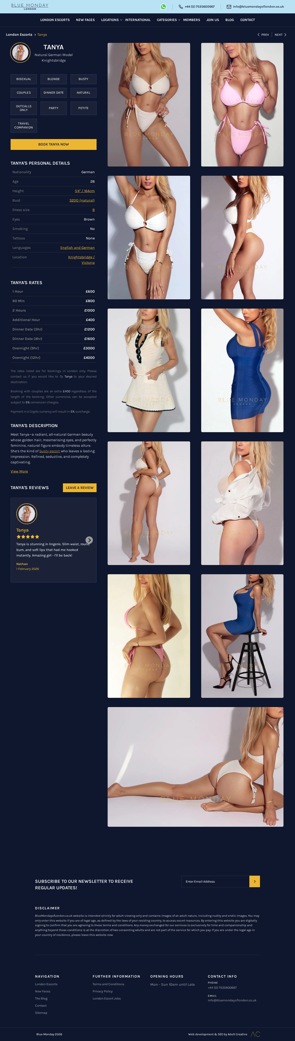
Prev (265, 35)
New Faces (42, 991)
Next (279, 35)
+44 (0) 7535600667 (222, 988)
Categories (167, 20)
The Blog (41, 998)
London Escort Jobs (107, 998)
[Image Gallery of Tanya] (149, 105)
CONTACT (247, 20)
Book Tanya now (53, 144)
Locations (110, 20)
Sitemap (41, 1013)
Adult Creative (237, 1034)
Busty (83, 79)
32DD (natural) (82, 200)
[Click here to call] (163, 7)
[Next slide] (89, 540)
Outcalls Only (24, 108)
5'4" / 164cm (85, 191)
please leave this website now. (92, 935)
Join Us (212, 20)
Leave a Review (80, 487)
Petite (83, 108)
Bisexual (23, 79)
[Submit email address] (254, 881)
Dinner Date (54, 93)
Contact (41, 1006)
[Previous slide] (18, 540)
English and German (77, 247)
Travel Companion (23, 125)
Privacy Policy (103, 991)
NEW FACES (85, 20)
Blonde (53, 79)
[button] (19, 471)
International (137, 20)
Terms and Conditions (108, 984)
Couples (24, 93)
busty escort (49, 451)
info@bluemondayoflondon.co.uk (232, 1000)
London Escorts (46, 984)
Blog (229, 20)
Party (53, 108)
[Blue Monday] (30, 6)
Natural (83, 93)
